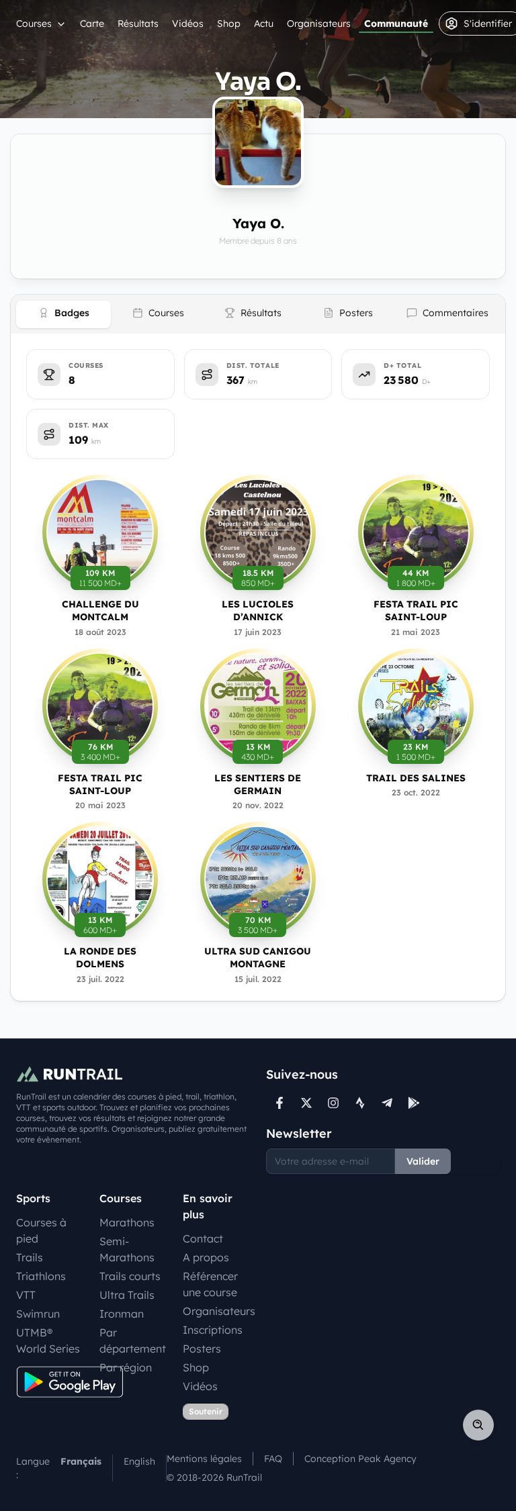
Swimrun (38, 1313)
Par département (132, 1340)
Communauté (396, 23)
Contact (203, 1238)
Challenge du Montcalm (100, 610)
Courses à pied (41, 1230)
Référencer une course (210, 1284)
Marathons (127, 1222)
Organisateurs (319, 23)
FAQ (273, 1459)
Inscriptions (213, 1329)
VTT (26, 1295)
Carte (92, 23)
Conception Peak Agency (360, 1459)
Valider (422, 1161)
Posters (202, 1348)
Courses (34, 23)
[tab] (63, 314)
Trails (29, 1257)
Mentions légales (204, 1459)
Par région (125, 1367)
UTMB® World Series (48, 1340)
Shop (229, 23)
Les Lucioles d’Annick (258, 610)
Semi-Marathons (127, 1249)
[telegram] (387, 1102)
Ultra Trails (127, 1295)
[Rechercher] (478, 1425)
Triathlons (41, 1276)
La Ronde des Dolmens (100, 957)
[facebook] (279, 1102)
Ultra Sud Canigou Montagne (257, 957)
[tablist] (258, 314)
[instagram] (333, 1102)
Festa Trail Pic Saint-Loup (416, 610)
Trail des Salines (416, 778)
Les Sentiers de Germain (257, 784)
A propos (206, 1257)
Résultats (138, 23)
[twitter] (306, 1102)
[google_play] (413, 1102)
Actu (263, 23)
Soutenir (205, 1411)
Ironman (121, 1313)
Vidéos (188, 23)
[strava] (360, 1102)
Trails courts (130, 1276)
